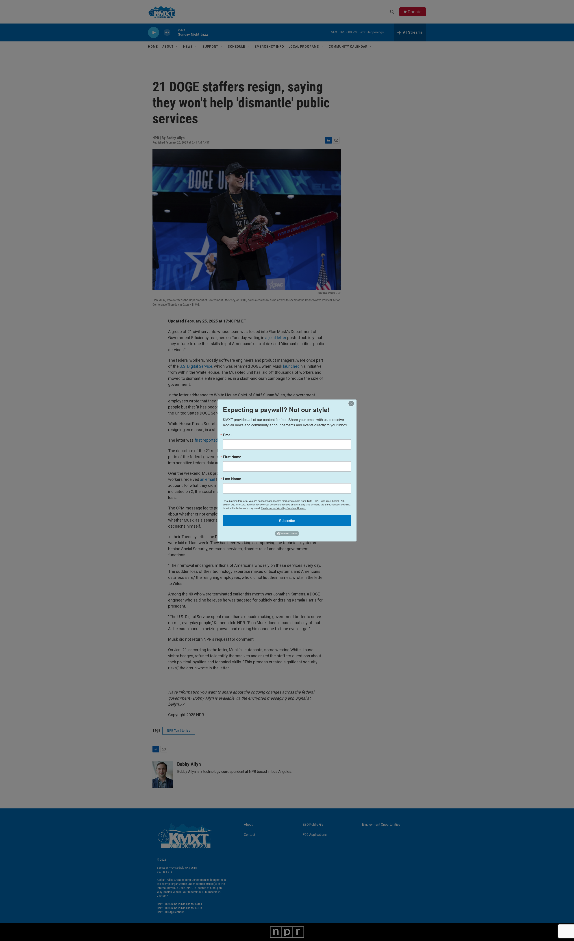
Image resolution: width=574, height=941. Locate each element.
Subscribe (287, 520)
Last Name (232, 479)
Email (227, 435)
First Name (232, 457)
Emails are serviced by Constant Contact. (283, 508)
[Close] (352, 403)
